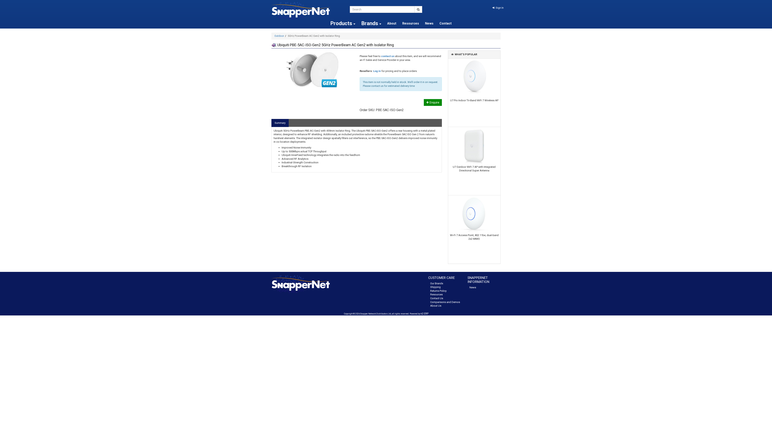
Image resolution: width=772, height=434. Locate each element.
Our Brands (436, 283)
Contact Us (436, 298)
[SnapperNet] (307, 11)
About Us (435, 305)
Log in (377, 71)
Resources (410, 23)
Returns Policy (438, 290)
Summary (280, 122)
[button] (498, 7)
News (429, 23)
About (391, 23)
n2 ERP (424, 313)
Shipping (435, 287)
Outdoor (279, 35)
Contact (445, 23)
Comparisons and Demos (445, 302)
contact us (387, 56)
